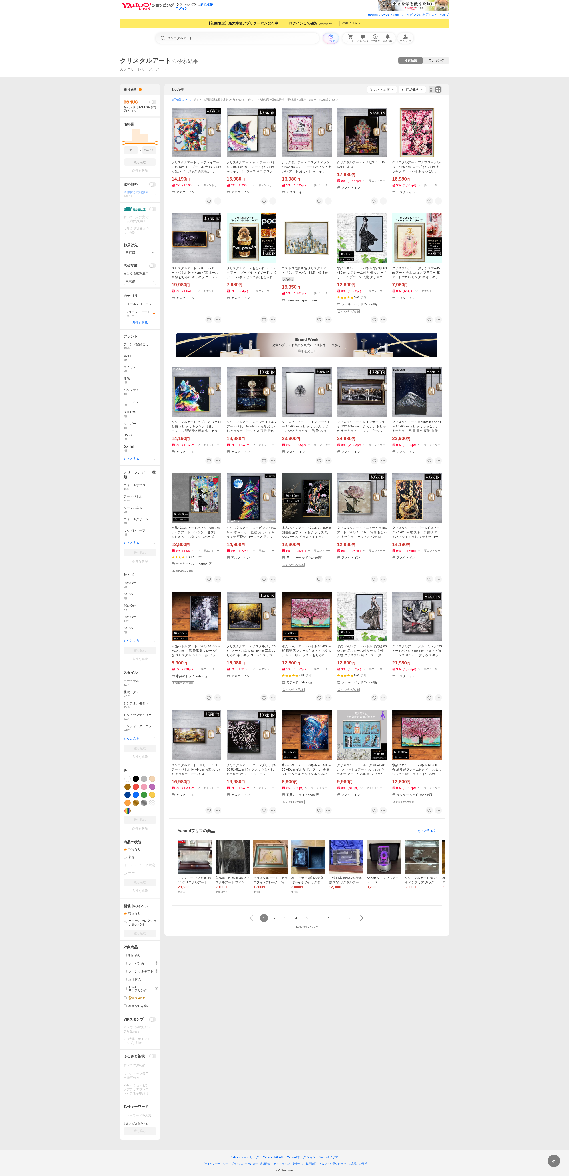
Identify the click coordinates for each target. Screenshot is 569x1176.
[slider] (124, 143)
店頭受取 (131, 265)
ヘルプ (444, 14)
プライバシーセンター (244, 1163)
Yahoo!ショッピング (245, 1157)
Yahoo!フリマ (328, 1157)
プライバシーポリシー (215, 1163)
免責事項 (298, 1163)
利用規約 (265, 1163)
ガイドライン (282, 1163)
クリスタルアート (145, 60)
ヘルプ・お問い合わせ (332, 1163)
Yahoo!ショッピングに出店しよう (414, 14)
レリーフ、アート (152, 69)
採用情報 (311, 1163)
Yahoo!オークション (301, 1157)
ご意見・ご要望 (358, 1163)
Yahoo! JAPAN (378, 14)
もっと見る (425, 831)
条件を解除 (140, 322)
